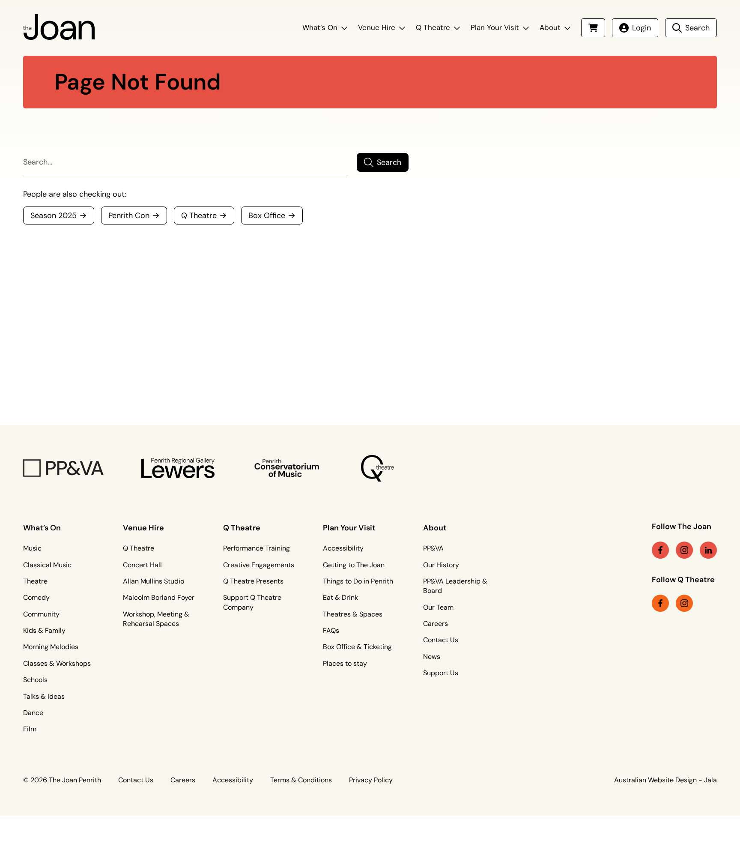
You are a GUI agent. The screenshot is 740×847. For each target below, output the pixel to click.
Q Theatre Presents (253, 581)
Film (29, 728)
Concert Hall (142, 564)
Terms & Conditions (301, 779)
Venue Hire (376, 27)
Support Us (440, 672)
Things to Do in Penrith (358, 581)
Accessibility (343, 548)
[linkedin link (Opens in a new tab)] (708, 550)
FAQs (331, 630)
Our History (441, 564)
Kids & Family (44, 630)
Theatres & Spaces (352, 614)
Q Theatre (433, 27)
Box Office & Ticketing (357, 646)
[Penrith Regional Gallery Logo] (177, 468)
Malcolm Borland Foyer (158, 597)
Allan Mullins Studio (153, 581)
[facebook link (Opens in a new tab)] (660, 550)
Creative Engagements (258, 564)
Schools (35, 679)
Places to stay (345, 663)
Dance (33, 712)
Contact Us (440, 639)
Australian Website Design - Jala (665, 779)
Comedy (36, 597)
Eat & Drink (340, 597)
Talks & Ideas (44, 696)
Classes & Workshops (57, 663)
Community (41, 614)
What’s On (319, 27)
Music (32, 548)
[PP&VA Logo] (63, 468)
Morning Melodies (50, 646)
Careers (435, 623)
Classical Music (47, 564)
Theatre (35, 581)
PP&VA (433, 548)
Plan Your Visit (495, 27)
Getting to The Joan (354, 564)
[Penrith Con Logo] (287, 468)
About (550, 27)
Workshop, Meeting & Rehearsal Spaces (156, 619)
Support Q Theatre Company (252, 602)
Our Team (438, 607)
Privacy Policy (371, 779)
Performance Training (256, 548)
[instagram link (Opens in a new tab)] (684, 550)
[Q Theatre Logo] (377, 468)
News (431, 656)
